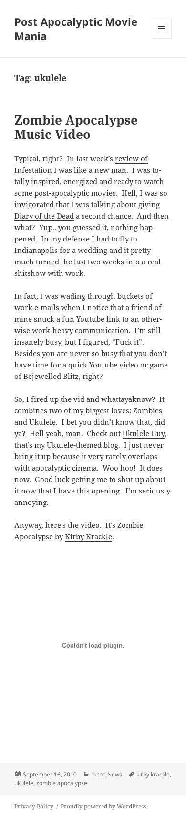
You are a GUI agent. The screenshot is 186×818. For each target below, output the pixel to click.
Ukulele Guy (144, 433)
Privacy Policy (33, 806)
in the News (106, 774)
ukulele (23, 783)
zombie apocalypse (61, 783)
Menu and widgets (162, 38)
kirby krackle (153, 774)
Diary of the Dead (44, 215)
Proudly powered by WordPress (103, 806)
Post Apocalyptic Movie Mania (75, 28)
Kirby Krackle (88, 536)
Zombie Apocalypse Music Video (76, 127)
